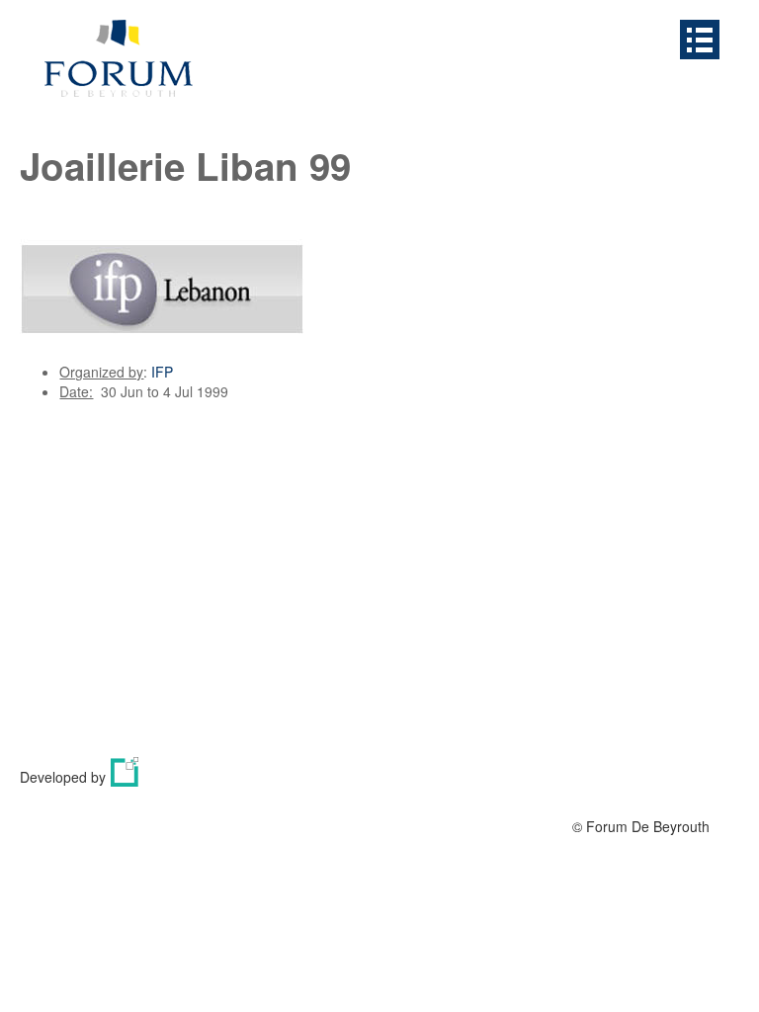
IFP (162, 371)
